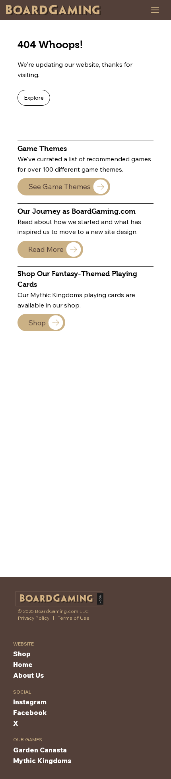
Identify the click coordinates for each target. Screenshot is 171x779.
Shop (22, 653)
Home (23, 664)
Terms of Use (73, 618)
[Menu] (155, 10)
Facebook (30, 712)
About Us (28, 675)
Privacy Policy (33, 618)
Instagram (30, 702)
